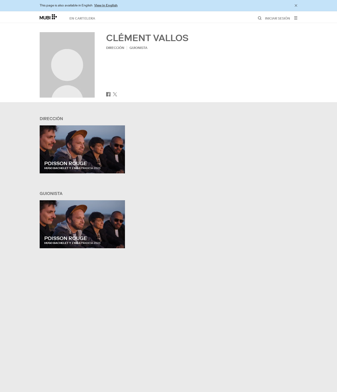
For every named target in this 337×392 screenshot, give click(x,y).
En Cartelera (82, 18)
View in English (106, 5)
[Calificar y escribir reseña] (117, 165)
